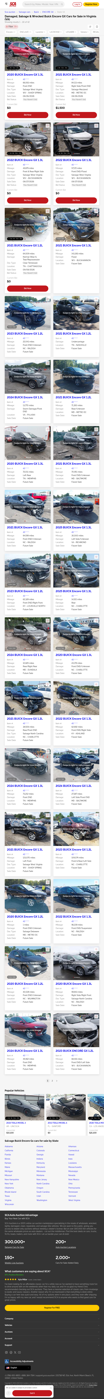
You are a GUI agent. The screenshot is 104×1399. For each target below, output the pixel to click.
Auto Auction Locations (66, 1247)
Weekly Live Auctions (14, 1263)
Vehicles (8, 1325)
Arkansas (72, 1146)
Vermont (72, 1196)
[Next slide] (45, 54)
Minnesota (41, 1171)
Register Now (91, 4)
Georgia (40, 1155)
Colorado (41, 1150)
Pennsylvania (74, 1188)
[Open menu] (6, 3)
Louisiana (72, 1163)
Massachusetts (75, 1167)
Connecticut (73, 1150)
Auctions (9, 1332)
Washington (42, 1200)
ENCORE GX (47, 12)
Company (9, 1319)
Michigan (9, 1171)
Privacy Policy (93, 1385)
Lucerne (40, 32)
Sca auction (10, 12)
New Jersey (42, 1179)
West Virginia (74, 1200)
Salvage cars (24, 12)
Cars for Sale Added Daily (67, 1263)
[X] (15, 1352)
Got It (32, 1393)
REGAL (97, 32)
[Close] (51, 1388)
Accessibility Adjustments (21, 1361)
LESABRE (71, 32)
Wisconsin (9, 1204)
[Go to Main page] (12, 4)
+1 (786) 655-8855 (12, 1375)
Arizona (40, 1146)
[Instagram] (6, 1352)
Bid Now (27, 115)
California (9, 1150)
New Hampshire (12, 1179)
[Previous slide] (9, 54)
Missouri (8, 1175)
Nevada (71, 1175)
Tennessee (73, 1192)
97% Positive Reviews (14, 1275)
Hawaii (71, 1155)
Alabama (9, 1146)
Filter (12, 26)
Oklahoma (9, 1188)
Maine (7, 1167)
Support (8, 1345)
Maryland (41, 1167)
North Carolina (43, 1184)
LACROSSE (55, 32)
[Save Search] (97, 27)
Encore (10, 32)
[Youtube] (19, 1352)
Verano (84, 32)
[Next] (57, 1081)
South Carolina (43, 1192)
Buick (36, 12)
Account (8, 1338)
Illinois (7, 1159)
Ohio (70, 1184)
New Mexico (73, 1179)
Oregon (40, 1188)
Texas (7, 1196)
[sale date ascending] (90, 27)
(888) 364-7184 (28, 1375)
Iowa (70, 1159)
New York (9, 1184)
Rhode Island (10, 1192)
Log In (77, 4)
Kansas (8, 1163)
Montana (40, 1175)
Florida (8, 1155)
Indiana (40, 1159)
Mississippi (73, 1171)
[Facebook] (11, 1352)
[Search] (62, 4)
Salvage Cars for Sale (14, 1247)
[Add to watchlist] (48, 40)
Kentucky (41, 1163)
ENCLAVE (25, 32)
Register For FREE (52, 1308)
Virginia (8, 1200)
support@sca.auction (45, 1375)
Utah (39, 1196)
